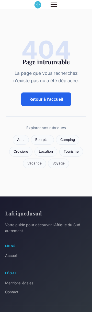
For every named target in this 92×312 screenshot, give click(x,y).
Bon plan (42, 140)
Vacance (34, 163)
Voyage (58, 163)
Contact (11, 292)
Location (46, 151)
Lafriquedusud (23, 213)
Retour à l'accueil (46, 99)
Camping (67, 140)
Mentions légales (19, 283)
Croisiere (21, 151)
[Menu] (54, 5)
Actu (21, 140)
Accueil (11, 255)
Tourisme (71, 151)
